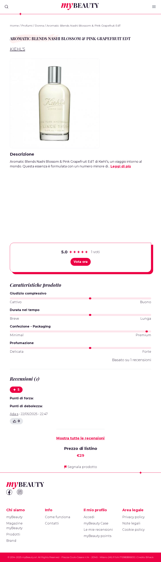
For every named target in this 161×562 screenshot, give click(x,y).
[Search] (6, 6)
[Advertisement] (80, 199)
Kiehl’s (17, 49)
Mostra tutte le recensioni (80, 438)
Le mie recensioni (98, 530)
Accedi (89, 517)
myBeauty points (97, 536)
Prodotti (13, 534)
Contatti (52, 523)
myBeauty (14, 517)
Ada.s (14, 414)
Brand (11, 541)
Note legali (131, 523)
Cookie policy (133, 530)
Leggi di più (121, 166)
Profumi (26, 25)
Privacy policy (133, 517)
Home (14, 25)
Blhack (150, 557)
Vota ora (81, 262)
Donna (39, 25)
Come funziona (57, 517)
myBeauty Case (96, 523)
